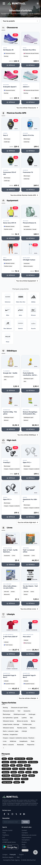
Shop (23, 844)
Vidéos (24, 847)
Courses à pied (7, 830)
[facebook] (4, 814)
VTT (3, 837)
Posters (24, 842)
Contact (24, 830)
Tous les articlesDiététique (27, 435)
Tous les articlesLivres (28, 609)
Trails (4, 833)
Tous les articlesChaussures (26, 108)
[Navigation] (4, 3)
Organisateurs (26, 837)
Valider (25, 822)
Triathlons (5, 835)
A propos (25, 833)
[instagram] (12, 814)
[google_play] (24, 814)
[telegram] (20, 814)
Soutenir (25, 850)
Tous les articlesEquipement (26, 281)
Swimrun (5, 840)
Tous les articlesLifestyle (27, 698)
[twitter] (8, 814)
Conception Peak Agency (11, 860)
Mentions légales (8, 857)
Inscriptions (26, 840)
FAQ (18, 857)
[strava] (16, 814)
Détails (12, 65)
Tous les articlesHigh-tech (27, 522)
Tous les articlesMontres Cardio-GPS (23, 195)
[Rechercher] (35, 852)
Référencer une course (29, 835)
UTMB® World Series (9, 842)
